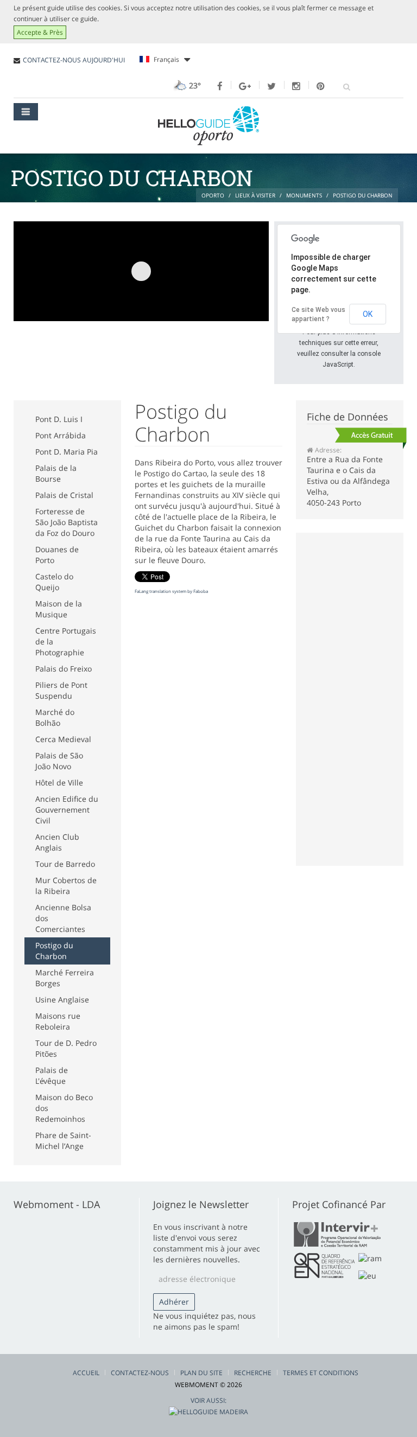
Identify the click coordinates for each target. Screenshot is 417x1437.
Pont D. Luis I (59, 419)
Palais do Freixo (63, 668)
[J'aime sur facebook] (220, 86)
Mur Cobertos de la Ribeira (66, 885)
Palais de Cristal (64, 495)
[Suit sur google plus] (245, 86)
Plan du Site (201, 1372)
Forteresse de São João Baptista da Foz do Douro (66, 522)
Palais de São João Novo (59, 760)
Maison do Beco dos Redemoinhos (64, 1108)
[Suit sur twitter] (271, 86)
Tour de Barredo (65, 864)
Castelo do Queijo (54, 581)
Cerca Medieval (63, 739)
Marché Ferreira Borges (64, 977)
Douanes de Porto (57, 554)
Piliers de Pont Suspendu (61, 690)
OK (367, 314)
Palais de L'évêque (51, 1075)
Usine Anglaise (62, 999)
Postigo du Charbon (54, 950)
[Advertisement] (211, 212)
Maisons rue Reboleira (57, 1021)
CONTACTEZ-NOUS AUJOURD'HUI (74, 60)
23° (194, 85)
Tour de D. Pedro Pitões (66, 1048)
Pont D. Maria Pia (66, 451)
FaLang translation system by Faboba (171, 591)
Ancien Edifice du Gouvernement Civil (66, 810)
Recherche (252, 1372)
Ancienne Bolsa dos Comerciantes (63, 918)
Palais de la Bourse (56, 473)
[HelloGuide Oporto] (208, 125)
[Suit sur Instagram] (296, 86)
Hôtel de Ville (59, 782)
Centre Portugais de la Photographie (65, 641)
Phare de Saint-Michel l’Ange (63, 1140)
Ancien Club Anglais (57, 842)
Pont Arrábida (60, 435)
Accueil (86, 1372)
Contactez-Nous (140, 1372)
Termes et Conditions (320, 1372)
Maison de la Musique (58, 608)
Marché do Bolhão (54, 717)
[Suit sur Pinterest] (321, 86)
